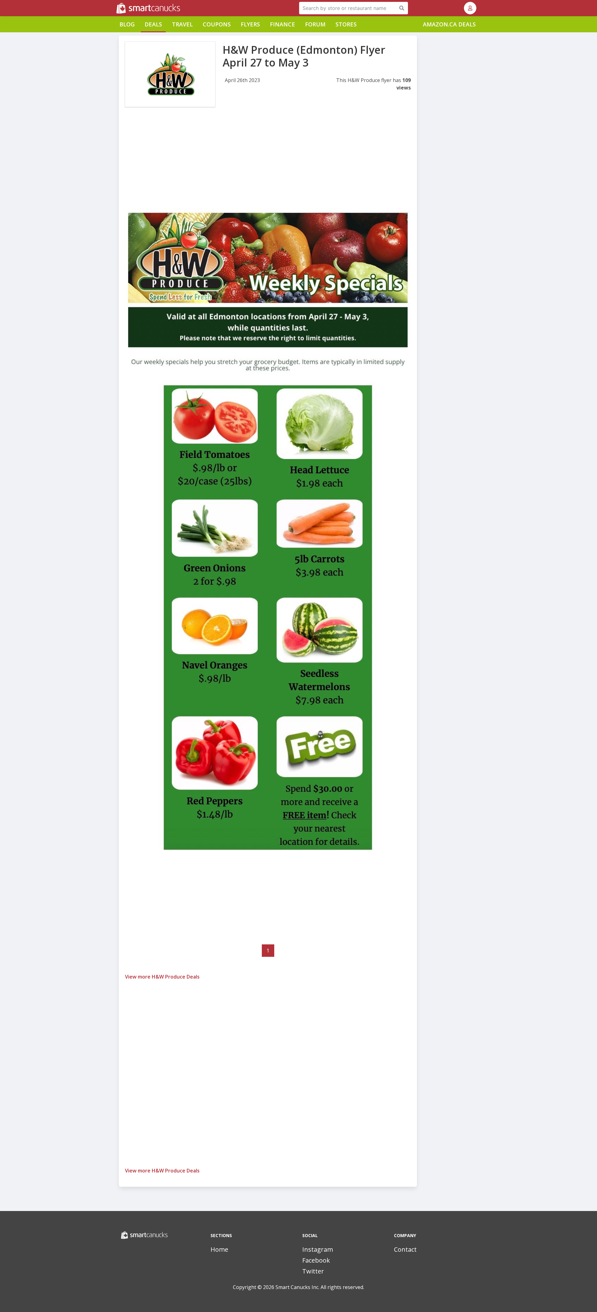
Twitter (313, 1271)
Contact (405, 1249)
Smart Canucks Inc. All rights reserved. (319, 1287)
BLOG (127, 24)
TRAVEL (182, 24)
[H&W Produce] (170, 74)
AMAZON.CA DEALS (449, 24)
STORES (346, 24)
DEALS (153, 24)
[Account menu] (470, 8)
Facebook (316, 1260)
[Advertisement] (268, 164)
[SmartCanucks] (117, 8)
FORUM (315, 24)
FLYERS (250, 24)
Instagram (317, 1249)
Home (219, 1249)
